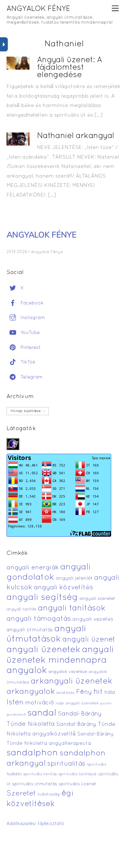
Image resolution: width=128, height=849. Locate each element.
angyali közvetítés (63, 588)
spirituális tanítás (40, 774)
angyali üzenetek (43, 650)
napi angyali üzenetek (77, 703)
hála (109, 692)
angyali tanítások (72, 608)
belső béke (66, 692)
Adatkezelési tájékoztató (35, 824)
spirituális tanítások (77, 774)
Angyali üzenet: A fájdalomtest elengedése (69, 68)
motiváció (39, 703)
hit (98, 692)
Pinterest (30, 348)
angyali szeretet (97, 599)
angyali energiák (33, 568)
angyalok (27, 670)
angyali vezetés (92, 619)
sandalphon (32, 753)
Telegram (31, 377)
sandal (41, 713)
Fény (84, 692)
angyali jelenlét (74, 578)
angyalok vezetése (67, 672)
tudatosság (49, 794)
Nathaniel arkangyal (75, 136)
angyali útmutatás (30, 630)
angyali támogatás (39, 619)
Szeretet (21, 794)
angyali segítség (42, 598)
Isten (15, 702)
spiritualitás (66, 764)
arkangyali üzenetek (71, 681)
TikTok (27, 362)
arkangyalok (31, 691)
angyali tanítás (21, 609)
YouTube (29, 333)
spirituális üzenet (77, 784)
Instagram (32, 318)
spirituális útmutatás (34, 784)
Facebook (31, 303)
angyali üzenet (88, 639)
